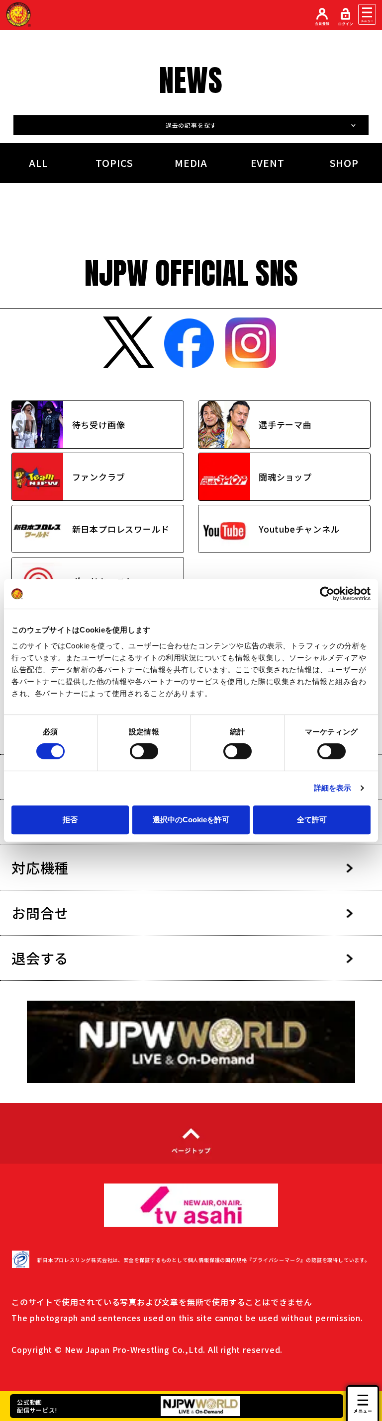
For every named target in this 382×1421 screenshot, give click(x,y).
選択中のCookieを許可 (191, 819)
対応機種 (40, 867)
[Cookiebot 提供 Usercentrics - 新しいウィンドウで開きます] (327, 593)
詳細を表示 (333, 788)
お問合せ (40, 913)
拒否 (70, 819)
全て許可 (312, 819)
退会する (40, 958)
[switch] (144, 751)
